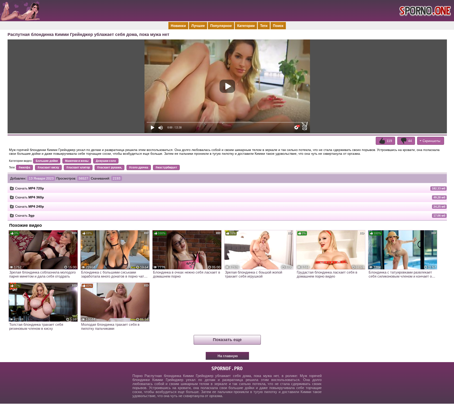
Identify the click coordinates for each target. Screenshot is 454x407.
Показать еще (227, 339)
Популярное (221, 26)
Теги (263, 26)
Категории (246, 26)
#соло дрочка (138, 167)
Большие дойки (47, 161)
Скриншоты (431, 141)
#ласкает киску (48, 167)
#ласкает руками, (109, 167)
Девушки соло (106, 161)
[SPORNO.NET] (424, 11)
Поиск (278, 26)
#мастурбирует (166, 167)
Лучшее (198, 26)
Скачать (29, 188)
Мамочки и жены (76, 161)
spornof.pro (227, 368)
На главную (228, 356)
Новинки (178, 26)
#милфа (24, 167)
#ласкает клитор (78, 167)
